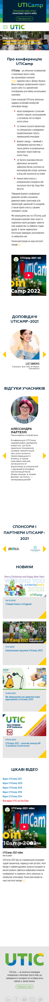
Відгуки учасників (24, 389)
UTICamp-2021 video (13, 852)
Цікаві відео (24, 770)
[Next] (44, 354)
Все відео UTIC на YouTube (16, 800)
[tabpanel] (24, 40)
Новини (24, 567)
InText (13, 81)
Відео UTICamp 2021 (12, 778)
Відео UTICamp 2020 (12, 783)
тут (19, 244)
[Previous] (4, 354)
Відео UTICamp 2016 (12, 792)
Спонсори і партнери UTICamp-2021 (24, 533)
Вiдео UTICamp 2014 (12, 796)
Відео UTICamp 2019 (12, 787)
